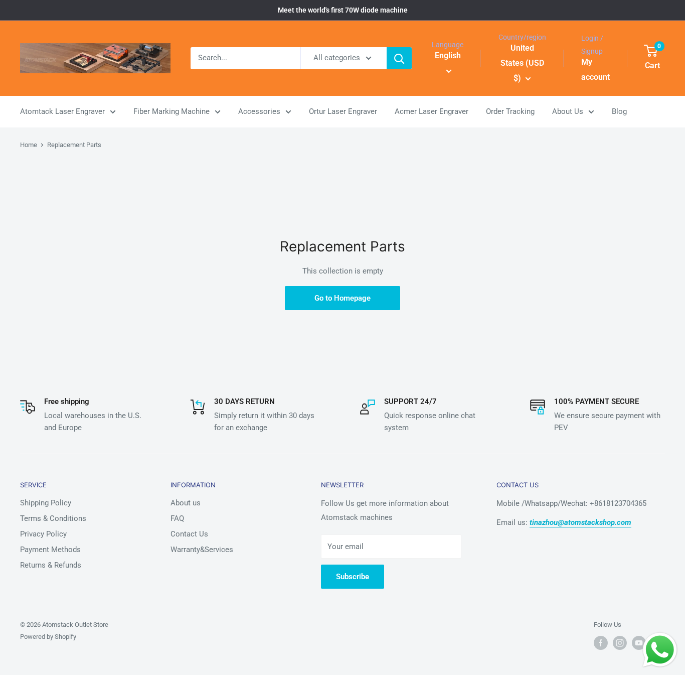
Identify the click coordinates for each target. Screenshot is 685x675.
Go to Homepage (342, 298)
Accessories (259, 111)
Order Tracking (510, 111)
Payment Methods (50, 549)
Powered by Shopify (48, 636)
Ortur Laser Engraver (343, 111)
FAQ (177, 518)
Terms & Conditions (53, 518)
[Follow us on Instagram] (620, 643)
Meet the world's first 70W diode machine (343, 10)
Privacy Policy (43, 533)
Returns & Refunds (50, 565)
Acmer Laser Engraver (431, 111)
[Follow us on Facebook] (601, 643)
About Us (567, 111)
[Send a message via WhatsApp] (660, 650)
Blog (619, 111)
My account (595, 69)
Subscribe (352, 576)
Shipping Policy (45, 502)
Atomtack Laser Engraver (62, 111)
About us (185, 502)
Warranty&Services (201, 549)
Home (28, 145)
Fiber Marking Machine (171, 111)
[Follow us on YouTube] (639, 643)
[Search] (399, 58)
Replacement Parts (74, 145)
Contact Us (189, 533)
